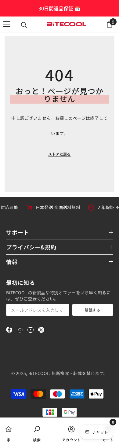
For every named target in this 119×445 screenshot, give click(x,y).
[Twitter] (41, 330)
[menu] (6, 24)
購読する (92, 309)
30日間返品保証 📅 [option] (59, 8)
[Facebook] (9, 330)
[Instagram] (20, 330)
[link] (36, 431)
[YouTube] (30, 330)
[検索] (24, 25)
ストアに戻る (59, 153)
